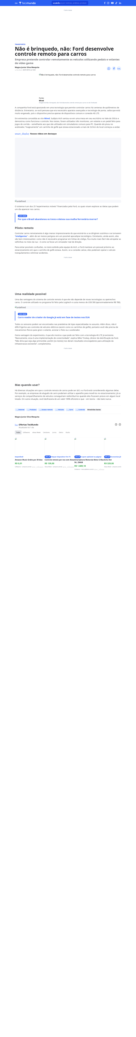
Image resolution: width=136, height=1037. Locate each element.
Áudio (68, 432)
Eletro (61, 432)
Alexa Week (36, 432)
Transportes (20, 44)
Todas (18, 432)
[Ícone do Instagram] (108, 3)
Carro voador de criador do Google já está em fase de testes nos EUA (54, 317)
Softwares (26, 432)
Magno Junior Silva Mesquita (27, 67)
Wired (41, 100)
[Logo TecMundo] (27, 3)
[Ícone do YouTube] (112, 3)
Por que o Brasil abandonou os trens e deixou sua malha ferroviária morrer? (58, 219)
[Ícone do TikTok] (116, 3)
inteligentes (21, 236)
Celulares (46, 432)
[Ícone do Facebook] (104, 3)
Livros (54, 432)
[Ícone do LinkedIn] (120, 3)
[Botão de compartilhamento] (109, 68)
